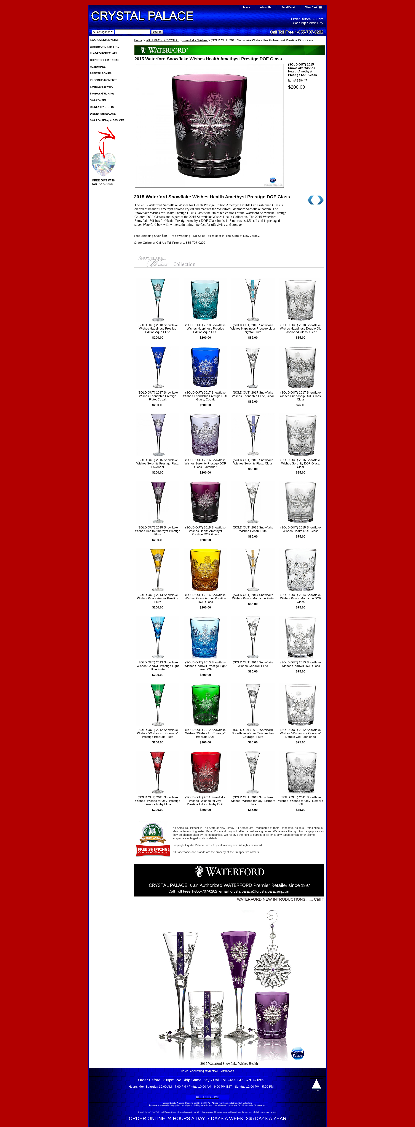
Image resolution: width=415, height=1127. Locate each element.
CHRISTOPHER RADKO (104, 60)
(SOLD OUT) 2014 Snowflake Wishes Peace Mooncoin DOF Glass (300, 598)
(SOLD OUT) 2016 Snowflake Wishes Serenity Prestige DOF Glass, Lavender (205, 463)
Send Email (288, 7)
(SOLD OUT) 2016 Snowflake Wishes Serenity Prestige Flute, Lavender (157, 463)
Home (138, 40)
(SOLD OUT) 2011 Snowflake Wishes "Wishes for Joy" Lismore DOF (300, 801)
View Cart (311, 7)
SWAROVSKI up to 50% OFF (107, 120)
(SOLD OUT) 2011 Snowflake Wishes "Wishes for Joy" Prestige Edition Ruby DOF (205, 801)
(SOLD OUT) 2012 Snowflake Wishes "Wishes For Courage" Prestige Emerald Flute (157, 733)
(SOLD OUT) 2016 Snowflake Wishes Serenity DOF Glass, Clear (300, 463)
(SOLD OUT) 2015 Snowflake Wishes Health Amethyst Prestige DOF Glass (205, 531)
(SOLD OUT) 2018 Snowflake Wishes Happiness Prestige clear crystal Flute (252, 328)
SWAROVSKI (98, 100)
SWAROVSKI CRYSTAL (104, 40)
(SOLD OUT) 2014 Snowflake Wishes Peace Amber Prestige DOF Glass (205, 598)
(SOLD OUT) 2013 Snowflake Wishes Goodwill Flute (253, 664)
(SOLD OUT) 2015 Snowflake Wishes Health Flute (253, 529)
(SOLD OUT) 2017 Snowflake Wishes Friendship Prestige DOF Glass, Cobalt (205, 396)
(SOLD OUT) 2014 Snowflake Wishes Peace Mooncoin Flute (253, 596)
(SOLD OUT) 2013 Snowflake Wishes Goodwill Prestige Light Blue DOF (205, 666)
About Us (265, 7)
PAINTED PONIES (101, 73)
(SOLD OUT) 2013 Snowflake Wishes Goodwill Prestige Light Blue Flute (158, 666)
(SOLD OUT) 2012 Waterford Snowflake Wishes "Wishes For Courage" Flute (253, 733)
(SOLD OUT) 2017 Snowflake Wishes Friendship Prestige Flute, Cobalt (157, 396)
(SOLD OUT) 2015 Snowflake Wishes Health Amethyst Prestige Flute (157, 531)
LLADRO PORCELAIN (103, 53)
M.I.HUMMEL (97, 66)
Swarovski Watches (102, 93)
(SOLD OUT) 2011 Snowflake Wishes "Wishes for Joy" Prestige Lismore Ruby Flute (157, 801)
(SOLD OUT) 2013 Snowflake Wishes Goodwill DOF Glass (300, 664)
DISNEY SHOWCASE (103, 113)
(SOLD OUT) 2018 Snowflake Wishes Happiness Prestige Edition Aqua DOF (205, 328)
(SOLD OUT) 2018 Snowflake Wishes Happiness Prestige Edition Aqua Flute (157, 328)
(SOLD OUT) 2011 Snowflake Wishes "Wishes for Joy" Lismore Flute (252, 801)
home (246, 7)
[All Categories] (121, 31)
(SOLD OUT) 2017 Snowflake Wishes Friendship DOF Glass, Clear (300, 396)
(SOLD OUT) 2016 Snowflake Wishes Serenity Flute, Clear (253, 461)
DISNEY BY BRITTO (102, 107)
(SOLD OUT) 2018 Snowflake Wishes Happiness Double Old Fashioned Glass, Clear (300, 328)
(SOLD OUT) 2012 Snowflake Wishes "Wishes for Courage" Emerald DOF (205, 733)
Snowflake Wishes (195, 40)
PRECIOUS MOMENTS (103, 80)
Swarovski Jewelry (101, 86)
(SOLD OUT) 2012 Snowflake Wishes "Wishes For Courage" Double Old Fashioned (300, 733)
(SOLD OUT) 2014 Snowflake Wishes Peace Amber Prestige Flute (157, 598)
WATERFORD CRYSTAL (162, 40)
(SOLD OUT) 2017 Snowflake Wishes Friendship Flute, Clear (253, 394)
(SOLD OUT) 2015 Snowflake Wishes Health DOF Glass (300, 529)
